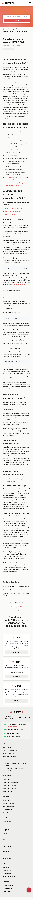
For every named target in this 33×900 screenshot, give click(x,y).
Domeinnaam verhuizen (10, 785)
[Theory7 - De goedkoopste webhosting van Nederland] (7, 3)
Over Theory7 (7, 747)
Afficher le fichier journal (13, 208)
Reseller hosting (8, 846)
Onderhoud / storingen (9, 756)
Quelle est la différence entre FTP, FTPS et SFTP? (17, 594)
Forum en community (9, 753)
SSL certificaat (7, 809)
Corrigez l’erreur (10, 214)
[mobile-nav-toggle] (30, 3)
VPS (4, 840)
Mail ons (16, 701)
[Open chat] (29, 889)
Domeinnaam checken (9, 788)
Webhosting (6, 800)
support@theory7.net (9, 876)
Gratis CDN (6, 812)
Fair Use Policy (7, 888)
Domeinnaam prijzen (9, 791)
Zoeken (16, 20)
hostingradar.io (12, 726)
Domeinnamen (7, 779)
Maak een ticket (16, 676)
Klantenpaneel (7, 873)
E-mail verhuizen (8, 825)
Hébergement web (21, 29)
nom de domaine (19, 284)
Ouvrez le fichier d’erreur (13, 211)
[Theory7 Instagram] (25, 717)
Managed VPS (7, 843)
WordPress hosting (8, 803)
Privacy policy (7, 891)
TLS (9, 177)
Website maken (7, 855)
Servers (5, 833)
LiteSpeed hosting (8, 806)
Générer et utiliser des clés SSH (13, 590)
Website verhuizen (8, 858)
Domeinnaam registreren (10, 782)
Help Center (9, 29)
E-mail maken (7, 821)
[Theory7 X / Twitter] (29, 717)
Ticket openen (7, 870)
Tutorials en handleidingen (11, 750)
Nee (20, 606)
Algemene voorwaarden (10, 885)
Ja (13, 606)
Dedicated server (8, 837)
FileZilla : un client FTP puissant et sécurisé (16, 586)
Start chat (16, 652)
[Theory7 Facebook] (20, 717)
